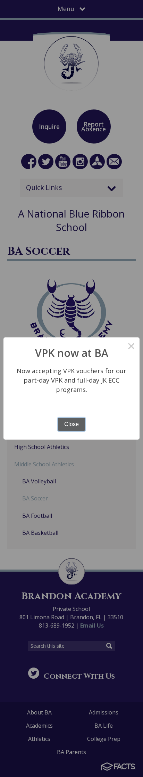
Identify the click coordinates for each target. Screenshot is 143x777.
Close (71, 424)
